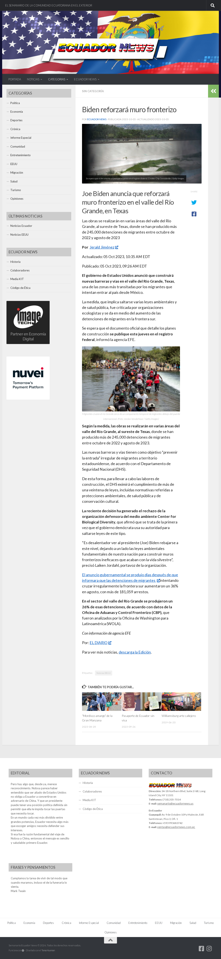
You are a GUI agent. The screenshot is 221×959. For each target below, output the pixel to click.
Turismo (15, 190)
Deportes (16, 120)
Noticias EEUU (103, 673)
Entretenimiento (20, 155)
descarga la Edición (135, 652)
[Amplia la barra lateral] (213, 91)
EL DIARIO (98, 642)
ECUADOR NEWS (85, 79)
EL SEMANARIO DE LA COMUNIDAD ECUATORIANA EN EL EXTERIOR (48, 5)
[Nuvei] (28, 398)
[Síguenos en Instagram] (209, 949)
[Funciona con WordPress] (23, 950)
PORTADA (14, 79)
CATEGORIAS (56, 79)
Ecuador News (96, 119)
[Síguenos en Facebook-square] (202, 949)
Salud (13, 181)
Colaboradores (20, 270)
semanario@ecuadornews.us (175, 803)
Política (15, 103)
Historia (15, 261)
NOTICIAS (33, 79)
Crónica (15, 129)
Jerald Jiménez (102, 247)
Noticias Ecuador (21, 225)
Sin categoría (93, 91)
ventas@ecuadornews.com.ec (176, 827)
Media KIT (17, 279)
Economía (16, 111)
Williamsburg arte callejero (179, 716)
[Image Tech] (28, 343)
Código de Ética (20, 288)
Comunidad (17, 146)
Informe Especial (20, 137)
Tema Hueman (48, 950)
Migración (16, 172)
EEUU (13, 164)
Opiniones (16, 198)
